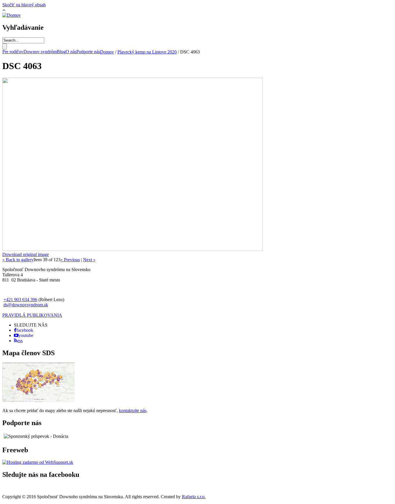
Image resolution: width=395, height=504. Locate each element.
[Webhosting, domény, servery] (37, 462)
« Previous (70, 259)
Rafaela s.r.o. (194, 496)
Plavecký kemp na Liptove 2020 (147, 51)
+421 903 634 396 (20, 299)
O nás (71, 51)
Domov (107, 51)
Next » (89, 259)
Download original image (25, 254)
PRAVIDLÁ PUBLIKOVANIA (32, 315)
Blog (61, 51)
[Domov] (11, 15)
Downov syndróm (40, 51)
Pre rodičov (12, 51)
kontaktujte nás (132, 410)
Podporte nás (88, 51)
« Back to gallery (18, 259)
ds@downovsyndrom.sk (25, 304)
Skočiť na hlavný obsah (24, 4)
